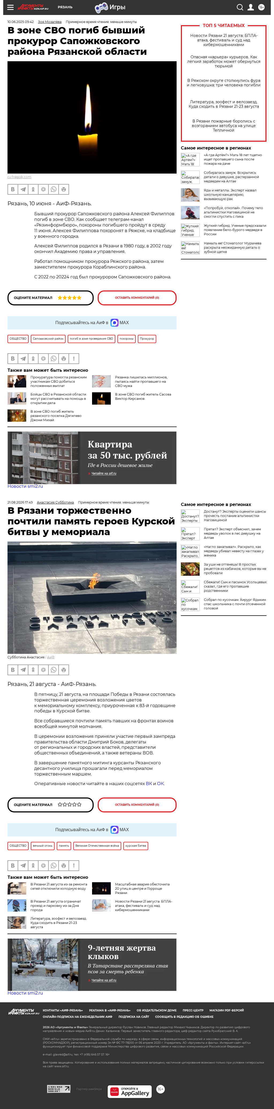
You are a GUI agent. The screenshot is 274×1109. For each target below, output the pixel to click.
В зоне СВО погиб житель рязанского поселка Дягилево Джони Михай (56, 415)
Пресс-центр (193, 1010)
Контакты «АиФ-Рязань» (63, 1010)
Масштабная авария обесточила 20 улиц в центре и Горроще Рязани (142, 888)
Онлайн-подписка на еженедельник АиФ (77, 1017)
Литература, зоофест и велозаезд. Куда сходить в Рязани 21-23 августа (224, 104)
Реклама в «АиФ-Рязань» (110, 1010)
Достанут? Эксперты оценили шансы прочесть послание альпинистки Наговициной (235, 515)
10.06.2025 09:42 (20, 22)
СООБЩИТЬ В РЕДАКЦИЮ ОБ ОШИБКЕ (184, 1017)
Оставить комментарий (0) (137, 298)
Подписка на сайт (134, 1017)
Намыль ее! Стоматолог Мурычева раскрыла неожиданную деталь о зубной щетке (232, 247)
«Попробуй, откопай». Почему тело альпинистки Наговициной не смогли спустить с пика (233, 212)
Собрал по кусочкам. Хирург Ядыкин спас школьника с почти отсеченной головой (235, 604)
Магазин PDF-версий (227, 1010)
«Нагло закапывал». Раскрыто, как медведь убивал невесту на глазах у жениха (234, 551)
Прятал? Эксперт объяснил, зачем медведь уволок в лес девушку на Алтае (232, 533)
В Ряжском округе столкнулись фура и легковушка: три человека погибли (224, 82)
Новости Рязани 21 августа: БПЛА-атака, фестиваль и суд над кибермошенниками (223, 40)
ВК (149, 783)
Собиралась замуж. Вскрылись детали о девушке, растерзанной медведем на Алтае (231, 177)
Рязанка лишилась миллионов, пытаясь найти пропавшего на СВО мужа (141, 381)
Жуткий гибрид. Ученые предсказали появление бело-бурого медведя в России (235, 230)
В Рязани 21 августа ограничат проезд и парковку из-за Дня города (56, 905)
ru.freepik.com (19, 177)
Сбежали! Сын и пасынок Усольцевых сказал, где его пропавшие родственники (235, 586)
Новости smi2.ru (25, 486)
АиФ (51, 657)
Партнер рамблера (89, 1089)
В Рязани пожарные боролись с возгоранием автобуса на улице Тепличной (224, 126)
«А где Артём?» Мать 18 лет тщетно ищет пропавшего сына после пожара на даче (233, 159)
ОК (160, 783)
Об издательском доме (157, 1010)
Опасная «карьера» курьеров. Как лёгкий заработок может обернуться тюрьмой (223, 61)
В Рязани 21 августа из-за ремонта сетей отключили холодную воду (59, 886)
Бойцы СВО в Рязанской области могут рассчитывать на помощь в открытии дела (58, 398)
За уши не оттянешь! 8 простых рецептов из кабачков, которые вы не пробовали (235, 568)
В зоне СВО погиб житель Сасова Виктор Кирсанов (143, 396)
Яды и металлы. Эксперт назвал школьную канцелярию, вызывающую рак (230, 194)
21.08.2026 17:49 (20, 502)
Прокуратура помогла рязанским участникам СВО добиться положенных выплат (59, 381)
